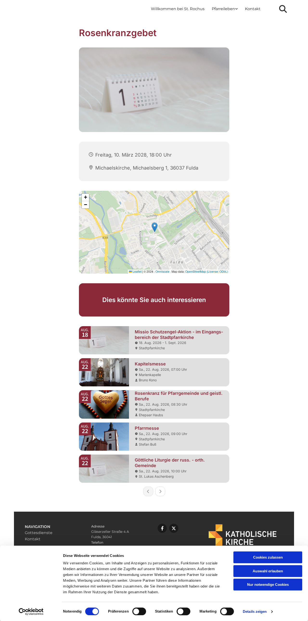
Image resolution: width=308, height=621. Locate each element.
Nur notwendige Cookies (268, 584)
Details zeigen (255, 611)
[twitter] (173, 528)
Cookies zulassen (268, 557)
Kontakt (253, 9)
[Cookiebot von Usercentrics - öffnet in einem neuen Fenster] (31, 611)
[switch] (139, 611)
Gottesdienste (38, 532)
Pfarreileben (223, 9)
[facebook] (162, 528)
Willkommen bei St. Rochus (178, 9)
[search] (283, 9)
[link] (224, 9)
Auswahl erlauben (268, 571)
